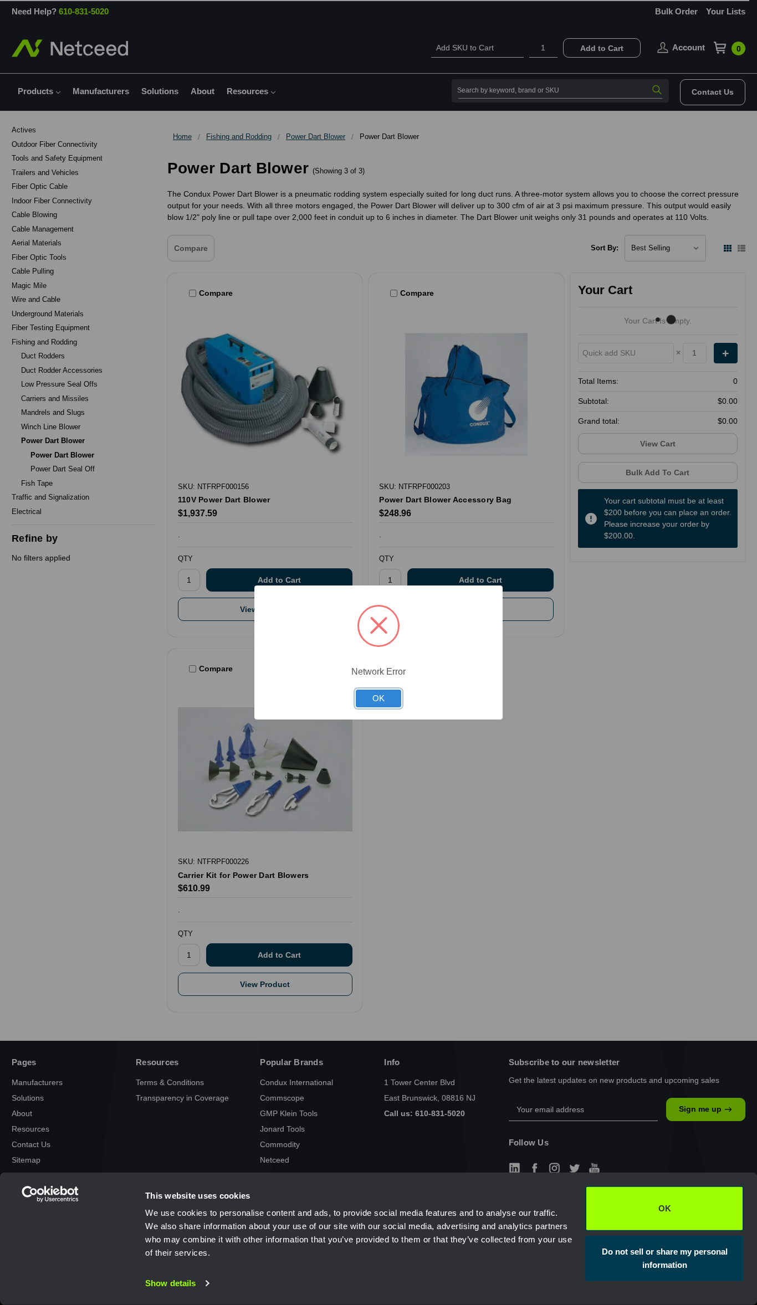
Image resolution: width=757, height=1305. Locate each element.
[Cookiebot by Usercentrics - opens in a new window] (71, 1283)
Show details (170, 1283)
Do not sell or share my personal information (665, 1257)
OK (664, 1208)
